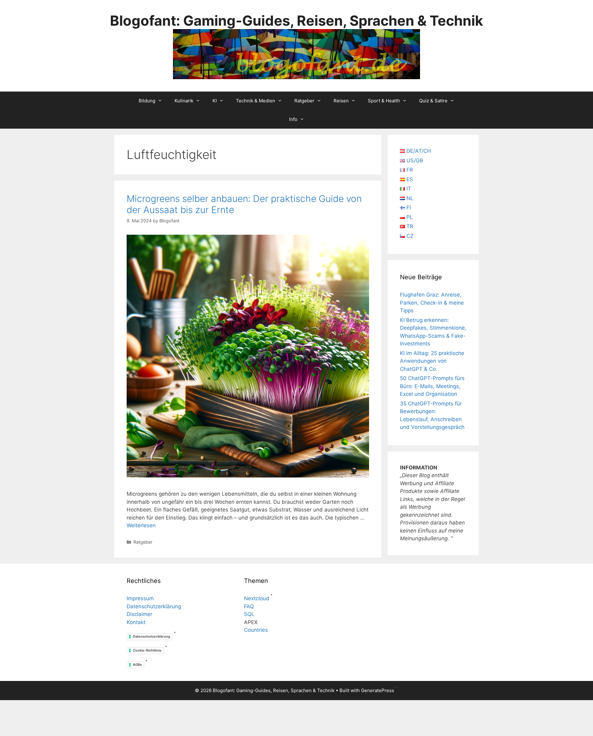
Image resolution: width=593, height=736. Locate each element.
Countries (256, 630)
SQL (249, 614)
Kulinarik (184, 101)
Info (293, 119)
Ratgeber (304, 101)
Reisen (341, 101)
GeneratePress (377, 690)
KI (214, 101)
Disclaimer (139, 614)
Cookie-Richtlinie (147, 650)
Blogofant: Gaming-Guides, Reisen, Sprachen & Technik (296, 20)
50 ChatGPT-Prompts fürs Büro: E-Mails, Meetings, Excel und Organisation (432, 386)
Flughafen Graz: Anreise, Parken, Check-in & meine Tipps (432, 303)
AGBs (137, 664)
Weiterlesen (141, 525)
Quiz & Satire (433, 101)
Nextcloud (256, 598)
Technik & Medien (255, 101)
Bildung (147, 101)
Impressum (140, 598)
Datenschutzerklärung (154, 606)
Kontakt (136, 622)
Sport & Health (384, 101)
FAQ (249, 606)
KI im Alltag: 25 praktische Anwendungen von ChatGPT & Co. (432, 361)
